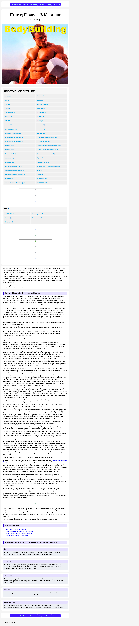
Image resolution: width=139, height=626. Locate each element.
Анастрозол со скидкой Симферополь (19, 533)
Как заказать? (16, 4)
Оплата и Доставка (30, 4)
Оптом (48, 4)
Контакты (56, 4)
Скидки (41, 4)
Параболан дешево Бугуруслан (17, 535)
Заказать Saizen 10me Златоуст (17, 529)
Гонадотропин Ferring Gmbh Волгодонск (20, 531)
